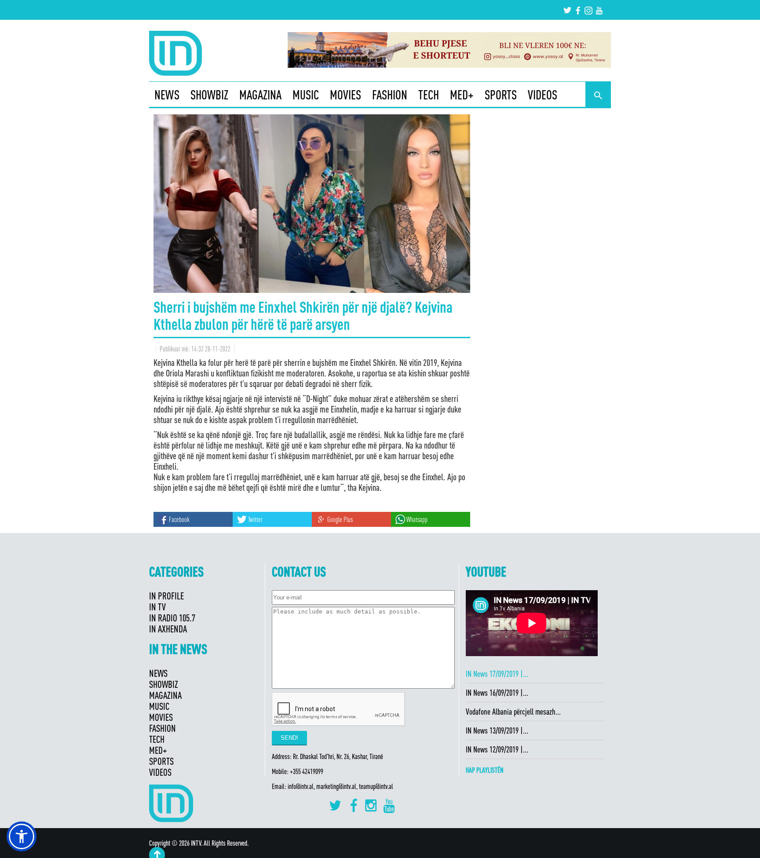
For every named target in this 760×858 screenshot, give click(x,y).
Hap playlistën (485, 770)
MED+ (462, 94)
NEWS (166, 94)
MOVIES (345, 94)
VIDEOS (542, 94)
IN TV (157, 606)
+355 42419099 (306, 771)
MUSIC (305, 94)
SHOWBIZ (209, 94)
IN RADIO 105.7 (172, 617)
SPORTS (501, 94)
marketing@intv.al (336, 786)
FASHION (389, 94)
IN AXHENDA (168, 628)
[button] (21, 836)
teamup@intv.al (376, 786)
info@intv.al (301, 786)
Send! (289, 737)
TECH (428, 94)
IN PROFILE (166, 595)
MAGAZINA (260, 94)
